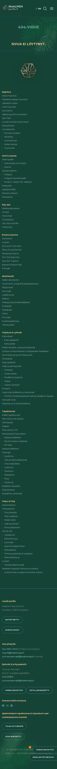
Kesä (6, 478)
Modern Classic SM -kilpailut (18, 182)
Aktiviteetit (8, 276)
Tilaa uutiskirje (11, 516)
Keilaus (5, 298)
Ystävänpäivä (8, 490)
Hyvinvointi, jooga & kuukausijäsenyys (20, 283)
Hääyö (7, 381)
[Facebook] (3, 705)
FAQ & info (7, 531)
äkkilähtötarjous (43, 757)
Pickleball (6, 306)
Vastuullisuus (10, 550)
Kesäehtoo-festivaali (12, 493)
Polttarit (6, 388)
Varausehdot (8, 125)
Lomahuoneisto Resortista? (15, 122)
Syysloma (8, 456)
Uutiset (5, 561)
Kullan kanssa (10, 144)
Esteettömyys (11, 538)
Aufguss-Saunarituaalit (15, 178)
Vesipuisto (7, 185)
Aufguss (8, 174)
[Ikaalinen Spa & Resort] (28, 70)
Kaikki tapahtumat (11, 415)
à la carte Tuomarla (11, 246)
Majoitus (6, 92)
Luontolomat (10, 140)
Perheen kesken (12, 133)
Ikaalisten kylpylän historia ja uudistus (20, 568)
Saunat (7, 167)
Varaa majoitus (45, 750)
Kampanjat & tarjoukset (14, 433)
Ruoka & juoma (10, 235)
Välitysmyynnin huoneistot (14, 114)
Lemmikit (8, 542)
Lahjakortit (9, 535)
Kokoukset (7, 336)
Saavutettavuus (11, 557)
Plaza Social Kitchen (12, 249)
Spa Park (6, 118)
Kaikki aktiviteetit (10, 280)
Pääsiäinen (9, 475)
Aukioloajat (12, 630)
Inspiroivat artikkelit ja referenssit (18, 392)
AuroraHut (7, 110)
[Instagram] (7, 705)
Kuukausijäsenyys (10, 321)
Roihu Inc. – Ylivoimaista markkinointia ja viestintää (28, 753)
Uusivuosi (8, 467)
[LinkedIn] (11, 705)
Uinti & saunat (9, 155)
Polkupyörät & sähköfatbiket (16, 302)
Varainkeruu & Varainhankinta (16, 403)
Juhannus (8, 482)
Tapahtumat (8, 411)
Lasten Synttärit (12, 385)
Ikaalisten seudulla (11, 486)
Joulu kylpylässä (11, 463)
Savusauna (7, 197)
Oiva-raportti (13, 736)
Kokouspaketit (11, 340)
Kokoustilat (9, 343)
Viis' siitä (8, 445)
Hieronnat (7, 216)
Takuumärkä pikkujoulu (15, 460)
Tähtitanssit (7, 422)
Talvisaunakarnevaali (14, 565)
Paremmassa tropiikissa (15, 441)
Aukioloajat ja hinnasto (15, 163)
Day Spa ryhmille (10, 223)
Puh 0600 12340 (10, 649)
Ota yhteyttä (10, 512)
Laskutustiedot (11, 523)
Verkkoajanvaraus (10, 208)
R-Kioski (6, 268)
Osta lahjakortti (39, 690)
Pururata (6, 317)
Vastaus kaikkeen (12, 437)
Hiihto (5, 313)
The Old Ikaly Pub (10, 257)
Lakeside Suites (9, 103)
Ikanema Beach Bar (12, 264)
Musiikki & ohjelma (13, 377)
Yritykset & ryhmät (12, 332)
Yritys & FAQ (8, 501)
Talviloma (8, 471)
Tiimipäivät (7, 358)
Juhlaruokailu (10, 373)
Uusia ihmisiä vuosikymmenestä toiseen (23, 572)
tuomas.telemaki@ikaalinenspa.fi (18, 656)
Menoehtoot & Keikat (12, 418)
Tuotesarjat (7, 219)
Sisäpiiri (5, 426)
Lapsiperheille (9, 189)
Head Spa (7, 227)
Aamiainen (7, 238)
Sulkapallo (7, 310)
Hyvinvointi (9, 148)
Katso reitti (12, 620)
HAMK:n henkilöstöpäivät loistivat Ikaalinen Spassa (28, 396)
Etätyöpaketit (9, 362)
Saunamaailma (9, 170)
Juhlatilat (8, 370)
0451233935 (7, 677)
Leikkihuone (8, 295)
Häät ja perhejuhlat (11, 366)
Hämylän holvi (9, 400)
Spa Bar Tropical (10, 261)
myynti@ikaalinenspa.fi (13, 653)
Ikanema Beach (10, 193)
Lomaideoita (8, 129)
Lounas (5, 242)
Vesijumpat (7, 287)
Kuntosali (6, 291)
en (39, 8)
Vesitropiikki (8, 159)
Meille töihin (10, 520)
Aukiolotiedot (8, 505)
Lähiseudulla (8, 324)
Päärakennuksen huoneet (14, 99)
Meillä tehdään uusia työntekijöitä (18, 347)
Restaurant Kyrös (10, 253)
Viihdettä (8, 137)
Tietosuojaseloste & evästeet (18, 553)
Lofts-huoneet (9, 107)
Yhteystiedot (8, 508)
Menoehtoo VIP (10, 430)
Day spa (6, 204)
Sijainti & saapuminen (14, 546)
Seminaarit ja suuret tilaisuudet (17, 355)
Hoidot (5, 212)
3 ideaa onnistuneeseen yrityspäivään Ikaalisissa (25, 351)
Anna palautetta (12, 527)
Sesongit (6, 452)
